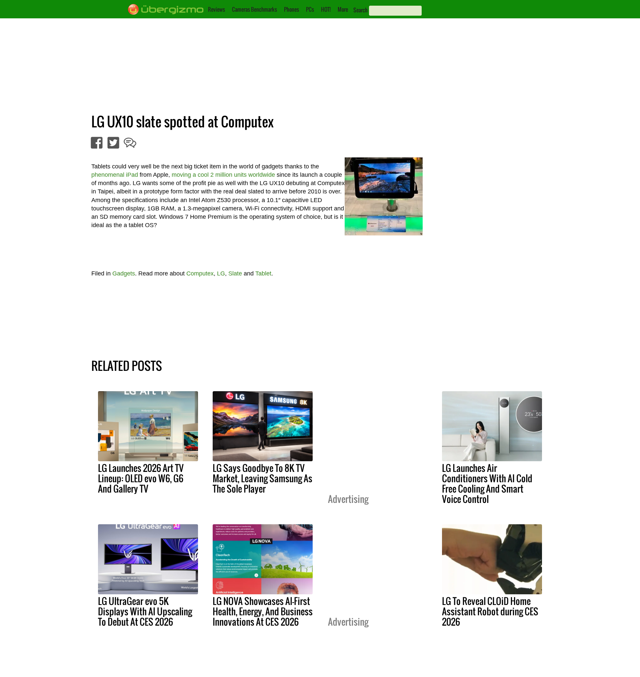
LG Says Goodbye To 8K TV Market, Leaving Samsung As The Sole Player (262, 478)
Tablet (263, 273)
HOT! (326, 9)
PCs (310, 9)
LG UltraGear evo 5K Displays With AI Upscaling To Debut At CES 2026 (145, 611)
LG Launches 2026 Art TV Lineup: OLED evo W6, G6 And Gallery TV (141, 478)
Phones (291, 9)
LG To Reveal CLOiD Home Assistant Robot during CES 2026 (490, 611)
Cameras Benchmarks (254, 9)
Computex (200, 273)
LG (221, 273)
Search (360, 10)
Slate (235, 273)
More (343, 9)
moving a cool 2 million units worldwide (223, 174)
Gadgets (123, 273)
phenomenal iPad (114, 174)
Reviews (216, 9)
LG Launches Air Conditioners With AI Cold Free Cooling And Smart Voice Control (487, 483)
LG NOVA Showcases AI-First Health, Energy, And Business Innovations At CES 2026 (263, 611)
